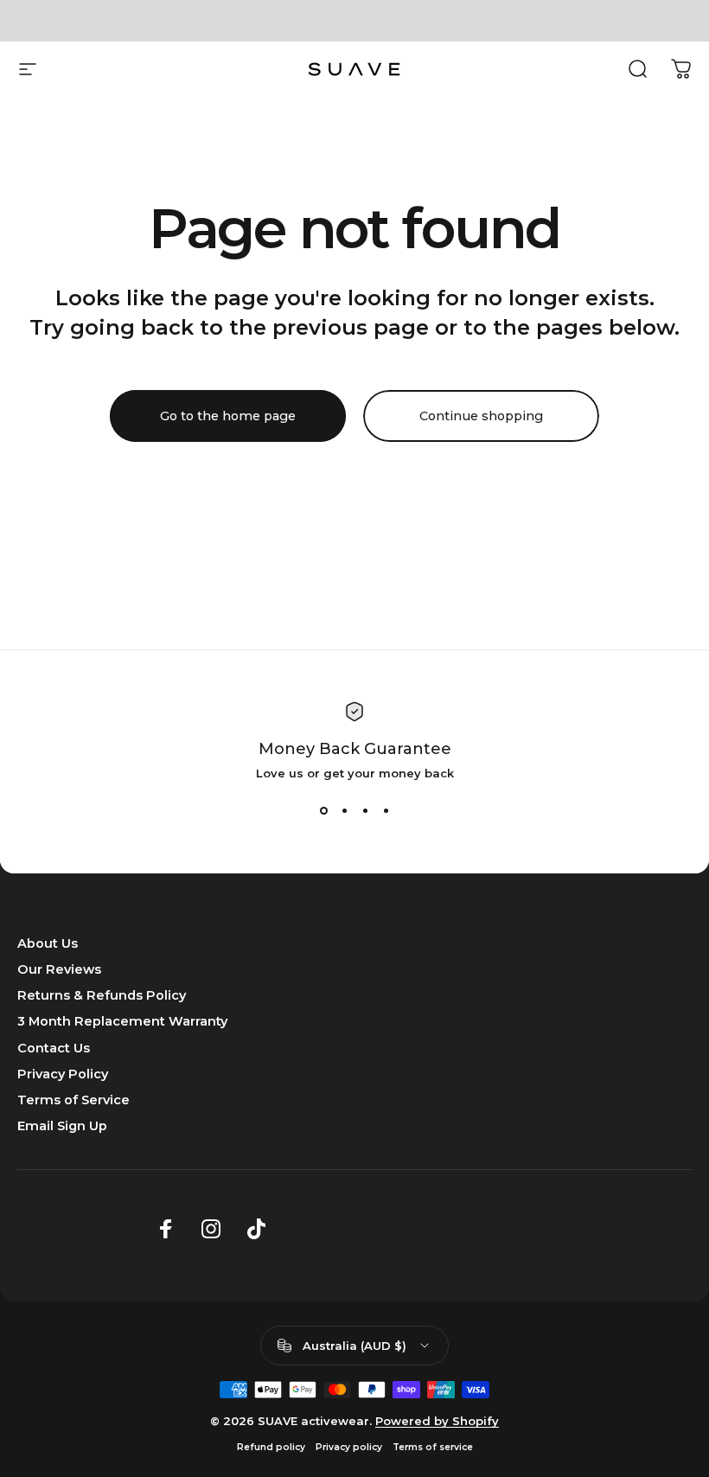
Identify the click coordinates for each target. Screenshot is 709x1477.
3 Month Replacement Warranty (122, 1021)
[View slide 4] (385, 811)
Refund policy (271, 1447)
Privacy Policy (62, 1074)
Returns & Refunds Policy (101, 995)
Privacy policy (349, 1447)
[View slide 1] (323, 811)
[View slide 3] (364, 811)
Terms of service (433, 1447)
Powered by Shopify (437, 1421)
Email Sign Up (62, 1126)
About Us (47, 943)
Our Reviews (59, 969)
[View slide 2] (344, 811)
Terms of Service (73, 1100)
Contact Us (53, 1048)
